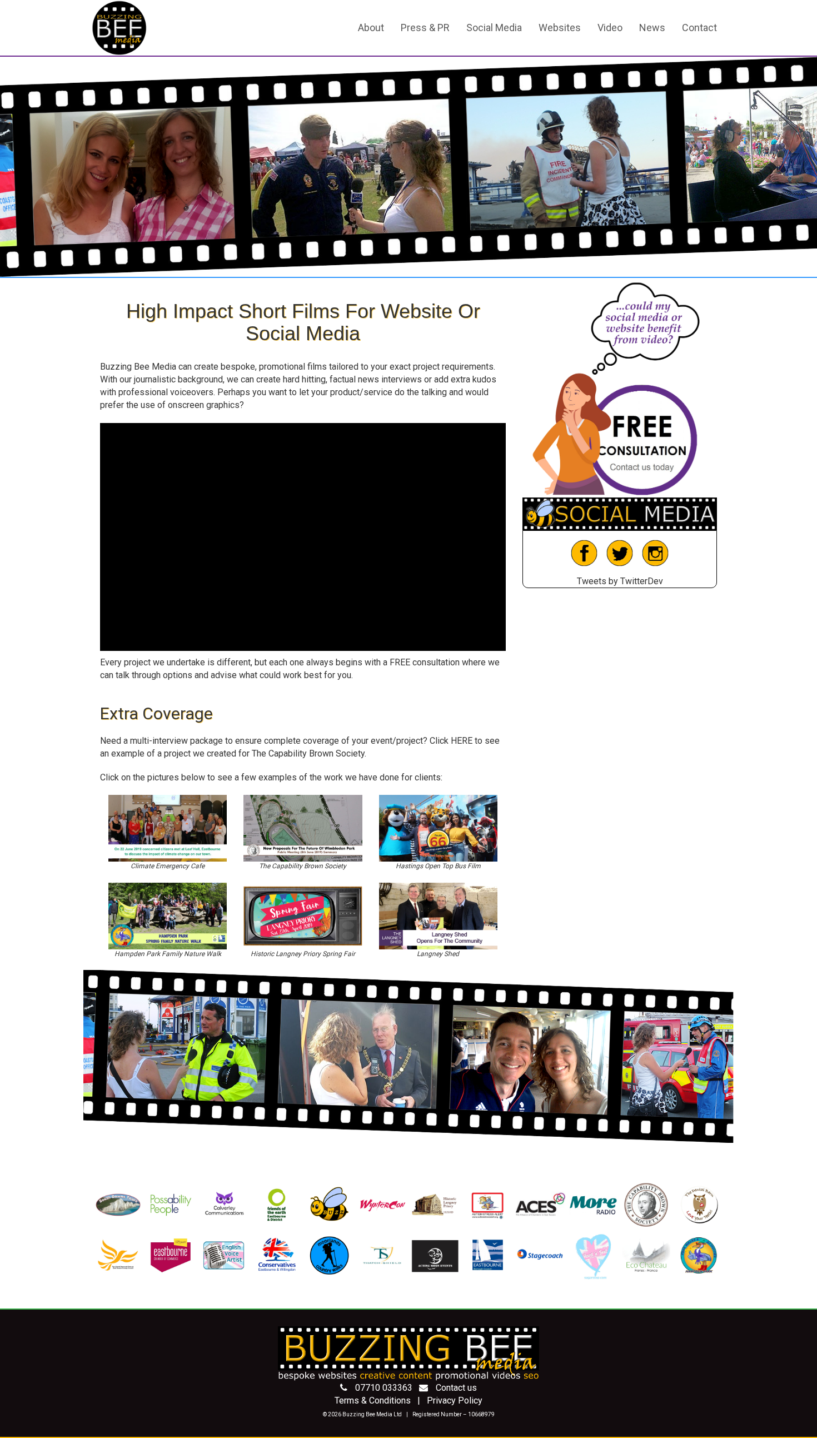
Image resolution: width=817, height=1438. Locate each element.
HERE (461, 740)
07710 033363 (383, 1387)
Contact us (456, 1387)
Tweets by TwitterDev (620, 581)
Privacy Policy (454, 1400)
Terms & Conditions (373, 1400)
